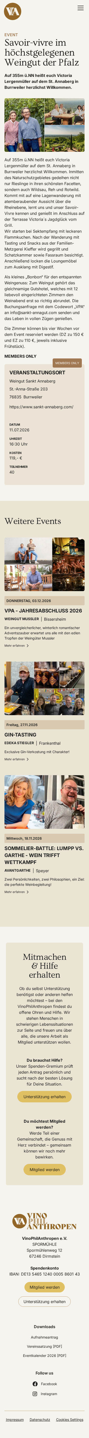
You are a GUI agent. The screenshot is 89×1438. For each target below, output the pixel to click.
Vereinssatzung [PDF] (44, 1346)
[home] (16, 11)
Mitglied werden (45, 1169)
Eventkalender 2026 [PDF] (44, 1355)
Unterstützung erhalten (44, 1096)
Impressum (15, 1419)
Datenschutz (40, 1419)
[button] (80, 8)
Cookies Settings (69, 1419)
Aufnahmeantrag (44, 1337)
